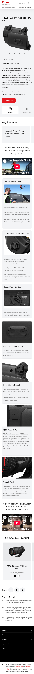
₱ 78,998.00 (8, 59)
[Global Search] (28, 3)
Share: (4, 590)
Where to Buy (8, 100)
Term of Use (19, 666)
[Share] (10, 590)
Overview (10, 112)
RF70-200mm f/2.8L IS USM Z (17, 567)
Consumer (22, 3)
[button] (7, 53)
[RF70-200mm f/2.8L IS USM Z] (17, 561)
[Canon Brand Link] (6, 3)
